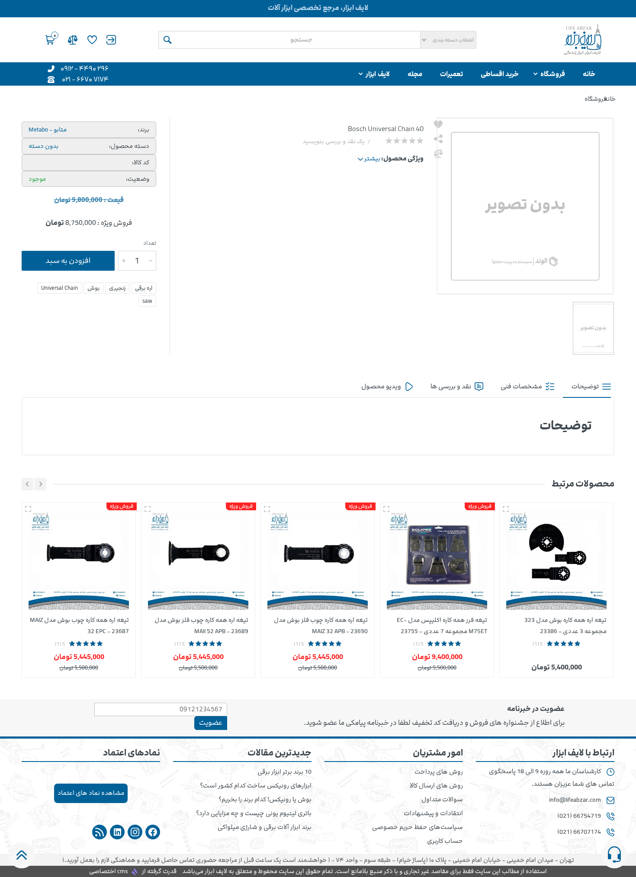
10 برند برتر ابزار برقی (284, 772)
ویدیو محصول (381, 386)
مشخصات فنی (522, 386)
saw (147, 301)
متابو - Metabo (48, 129)
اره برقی (143, 288)
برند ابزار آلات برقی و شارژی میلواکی (265, 827)
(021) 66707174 (579, 832)
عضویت (210, 722)
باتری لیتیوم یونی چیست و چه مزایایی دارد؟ (254, 813)
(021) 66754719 (579, 816)
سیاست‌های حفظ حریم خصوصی (417, 827)
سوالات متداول (442, 799)
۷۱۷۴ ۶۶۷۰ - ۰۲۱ (85, 79)
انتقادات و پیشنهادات (433, 813)
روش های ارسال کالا (436, 786)
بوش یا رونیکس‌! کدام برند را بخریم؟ (265, 799)
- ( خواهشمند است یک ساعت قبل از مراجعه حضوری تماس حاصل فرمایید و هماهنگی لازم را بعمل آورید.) (318, 859)
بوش (93, 288)
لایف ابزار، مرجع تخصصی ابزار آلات (318, 8)
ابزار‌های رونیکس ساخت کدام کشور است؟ (256, 786)
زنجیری (117, 288)
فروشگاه (596, 98)
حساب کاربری (445, 841)
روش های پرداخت (438, 772)
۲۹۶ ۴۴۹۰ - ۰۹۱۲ (85, 68)
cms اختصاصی (108, 871)
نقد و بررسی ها (451, 386)
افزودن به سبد (67, 260)
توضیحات (586, 386)
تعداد (149, 243)
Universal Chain (59, 288)
